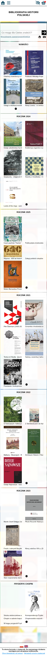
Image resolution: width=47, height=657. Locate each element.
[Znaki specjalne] (44, 36)
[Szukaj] (44, 32)
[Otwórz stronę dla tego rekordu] (13, 62)
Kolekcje (27, 37)
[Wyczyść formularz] (39, 36)
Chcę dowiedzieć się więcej (12, 653)
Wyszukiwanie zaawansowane (12, 37)
